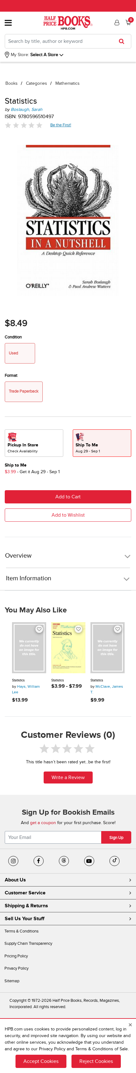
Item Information (28, 578)
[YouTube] (89, 861)
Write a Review (68, 777)
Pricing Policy (16, 956)
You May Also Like (36, 610)
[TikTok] (114, 861)
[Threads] (64, 861)
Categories (36, 83)
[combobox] (68, 41)
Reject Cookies (96, 1061)
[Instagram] (13, 861)
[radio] (34, 443)
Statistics (18, 680)
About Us (15, 880)
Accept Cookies (41, 1061)
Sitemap (11, 981)
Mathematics (67, 83)
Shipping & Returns (26, 906)
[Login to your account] (116, 23)
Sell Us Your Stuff (24, 918)
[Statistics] (29, 647)
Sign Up (116, 837)
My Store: (19, 54)
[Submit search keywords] (123, 41)
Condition (13, 337)
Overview (18, 555)
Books (11, 83)
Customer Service (25, 893)
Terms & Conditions (21, 931)
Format (11, 375)
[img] (24, 125)
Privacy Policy (16, 968)
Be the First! (60, 125)
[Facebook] (39, 861)
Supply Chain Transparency (28, 943)
